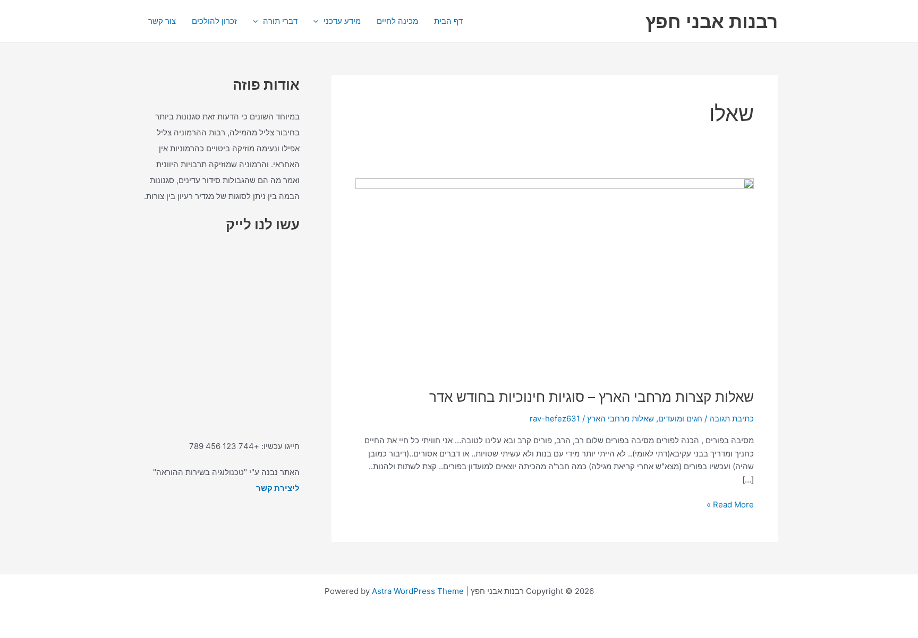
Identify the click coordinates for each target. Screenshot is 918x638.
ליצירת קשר (278, 488)
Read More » (730, 504)
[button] (318, 21)
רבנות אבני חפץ (711, 21)
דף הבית (448, 21)
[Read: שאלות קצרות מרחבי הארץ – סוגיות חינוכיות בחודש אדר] (554, 276)
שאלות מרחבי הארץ (620, 418)
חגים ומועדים (680, 418)
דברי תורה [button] (280, 21)
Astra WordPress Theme (418, 591)
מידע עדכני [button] (342, 21)
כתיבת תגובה (731, 418)
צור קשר (162, 21)
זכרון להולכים (214, 21)
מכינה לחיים (397, 21)
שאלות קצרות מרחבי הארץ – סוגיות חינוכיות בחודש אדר (591, 397)
